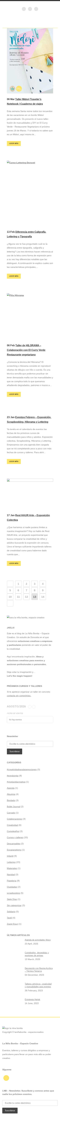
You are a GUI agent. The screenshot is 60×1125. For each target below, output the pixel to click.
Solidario (11, 911)
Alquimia (11, 794)
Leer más (13, 143)
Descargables (13, 843)
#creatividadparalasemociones (22, 769)
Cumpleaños (13, 831)
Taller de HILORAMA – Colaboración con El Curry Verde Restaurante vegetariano (26, 350)
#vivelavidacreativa (16, 782)
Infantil (10, 856)
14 (42, 596)
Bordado (11, 800)
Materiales (12, 868)
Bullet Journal (13, 806)
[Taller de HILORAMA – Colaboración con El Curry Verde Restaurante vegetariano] (30, 316)
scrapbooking (13, 893)
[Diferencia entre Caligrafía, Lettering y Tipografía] (30, 193)
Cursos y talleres (15, 837)
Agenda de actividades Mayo (38, 940)
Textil (9, 917)
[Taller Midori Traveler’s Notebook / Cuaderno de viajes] (30, 60)
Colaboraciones (14, 819)
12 (26, 596)
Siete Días (12, 899)
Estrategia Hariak (32, 999)
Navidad (11, 874)
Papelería (11, 880)
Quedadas (12, 887)
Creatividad (12, 825)
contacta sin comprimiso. (19, 695)
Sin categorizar (14, 905)
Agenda (10, 788)
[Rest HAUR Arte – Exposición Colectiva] (30, 494)
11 (18, 596)
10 (10, 596)
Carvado (11, 812)
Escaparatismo (14, 850)
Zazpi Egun (12, 924)
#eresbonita (12, 775)
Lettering (11, 862)
